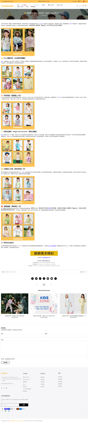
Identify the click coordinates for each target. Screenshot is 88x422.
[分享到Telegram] (48, 278)
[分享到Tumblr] (44, 278)
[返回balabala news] (44, 284)
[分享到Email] (51, 278)
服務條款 (60, 379)
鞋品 (27, 6)
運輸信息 (42, 377)
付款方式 (42, 386)
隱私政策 (60, 377)
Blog (24, 384)
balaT (11, 272)
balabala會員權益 (27, 389)
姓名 (2, 333)
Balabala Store (26, 379)
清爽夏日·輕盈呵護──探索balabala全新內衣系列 (44, 316)
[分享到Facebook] (32, 278)
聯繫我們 (25, 382)
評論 (2, 339)
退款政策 (60, 386)
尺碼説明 (42, 382)
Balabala (40, 420)
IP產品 (43, 5)
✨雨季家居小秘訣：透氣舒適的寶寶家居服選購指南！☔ (73, 316)
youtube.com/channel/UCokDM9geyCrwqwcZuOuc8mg (46, 265)
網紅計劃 (25, 386)
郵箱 (46, 333)
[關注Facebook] (1, 388)
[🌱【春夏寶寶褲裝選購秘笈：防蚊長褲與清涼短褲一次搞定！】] (50, 284)
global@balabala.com (8, 1)
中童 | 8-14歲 (20, 6)
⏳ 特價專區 (24, 5)
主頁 (18, 5)
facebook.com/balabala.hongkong (46, 262)
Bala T (41, 23)
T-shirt (14, 272)
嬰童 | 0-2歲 (50, 5)
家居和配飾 (33, 6)
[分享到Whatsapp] (55, 278)
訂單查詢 (42, 384)
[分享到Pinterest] (40, 278)
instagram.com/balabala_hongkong (46, 264)
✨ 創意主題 (36, 5)
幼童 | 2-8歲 (59, 5)
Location (75, 1)
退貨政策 (42, 379)
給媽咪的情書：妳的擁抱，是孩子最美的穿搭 (14, 316)
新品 (30, 5)
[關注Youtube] (6, 388)
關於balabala (26, 377)
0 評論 (84, 272)
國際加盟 (25, 391)
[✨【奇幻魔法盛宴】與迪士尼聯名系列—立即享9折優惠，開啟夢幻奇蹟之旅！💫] (37, 284)
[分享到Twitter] (36, 278)
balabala (7, 272)
